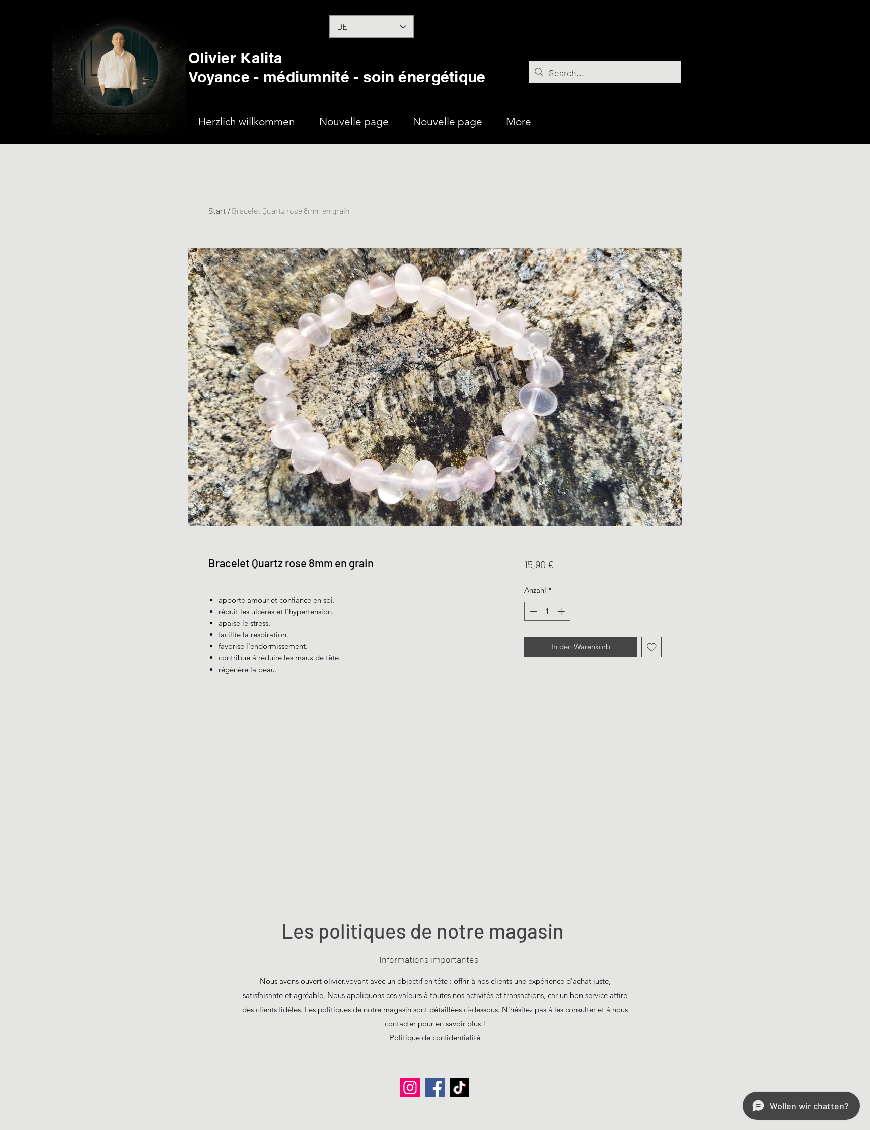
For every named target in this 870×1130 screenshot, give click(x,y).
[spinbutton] (547, 611)
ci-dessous (480, 1009)
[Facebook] (435, 1087)
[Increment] (562, 611)
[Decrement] (532, 611)
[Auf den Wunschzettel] (651, 647)
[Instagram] (410, 1087)
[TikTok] (459, 1087)
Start (217, 210)
